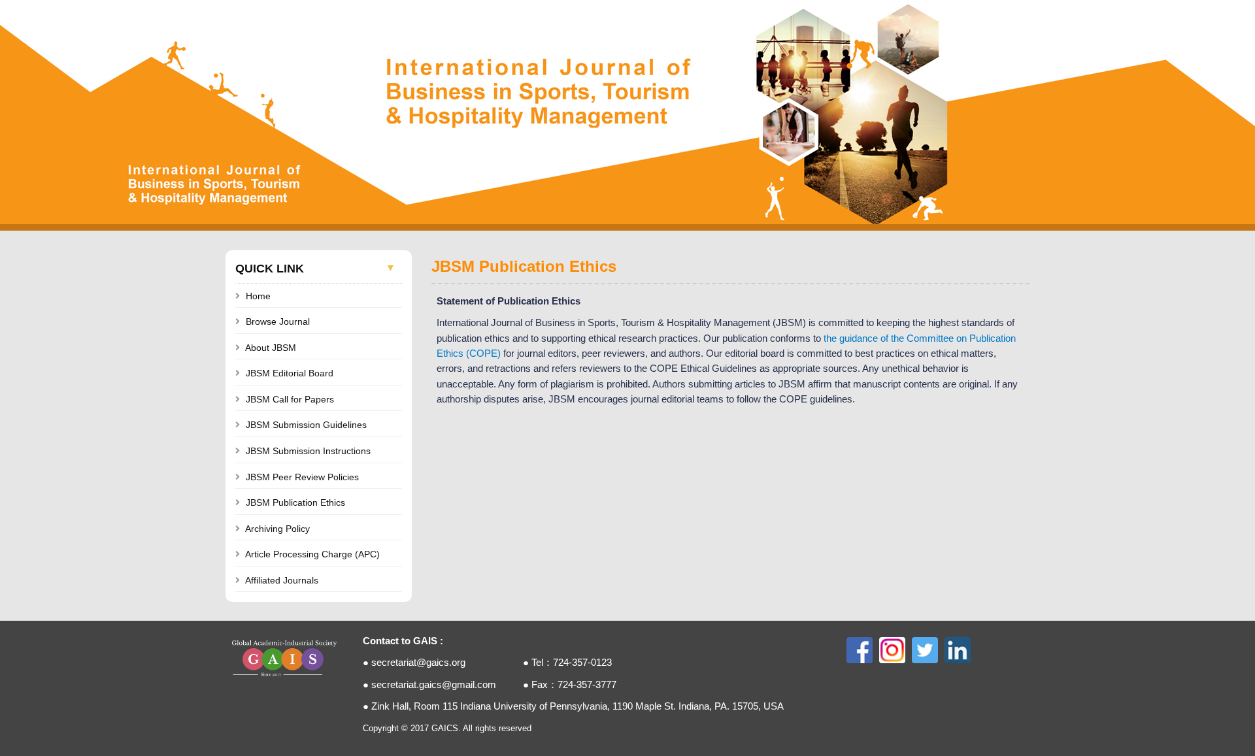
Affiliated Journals (281, 580)
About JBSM (270, 347)
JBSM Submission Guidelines (306, 424)
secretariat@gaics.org (418, 662)
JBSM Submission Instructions (308, 451)
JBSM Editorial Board (289, 373)
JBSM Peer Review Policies (302, 477)
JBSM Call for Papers (290, 399)
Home (258, 296)
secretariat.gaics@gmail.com (433, 685)
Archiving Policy (277, 528)
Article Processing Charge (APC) (312, 554)
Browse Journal (278, 321)
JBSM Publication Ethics (295, 502)
